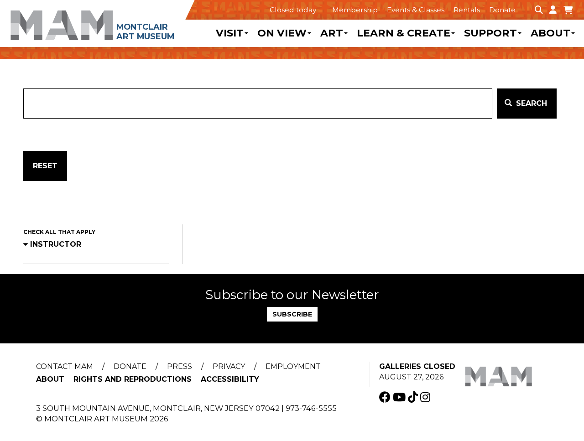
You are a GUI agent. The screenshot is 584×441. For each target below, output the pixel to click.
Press (179, 366)
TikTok (414, 397)
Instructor (55, 244)
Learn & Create (403, 33)
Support (490, 33)
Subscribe (292, 314)
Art (331, 33)
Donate (502, 9)
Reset (45, 165)
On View (282, 33)
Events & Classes (415, 9)
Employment (293, 366)
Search (530, 103)
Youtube (400, 397)
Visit (230, 33)
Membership (355, 9)
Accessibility (230, 379)
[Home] (97, 20)
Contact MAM (64, 366)
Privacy (229, 366)
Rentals (467, 9)
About (550, 33)
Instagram (426, 397)
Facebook (386, 397)
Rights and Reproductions (132, 379)
